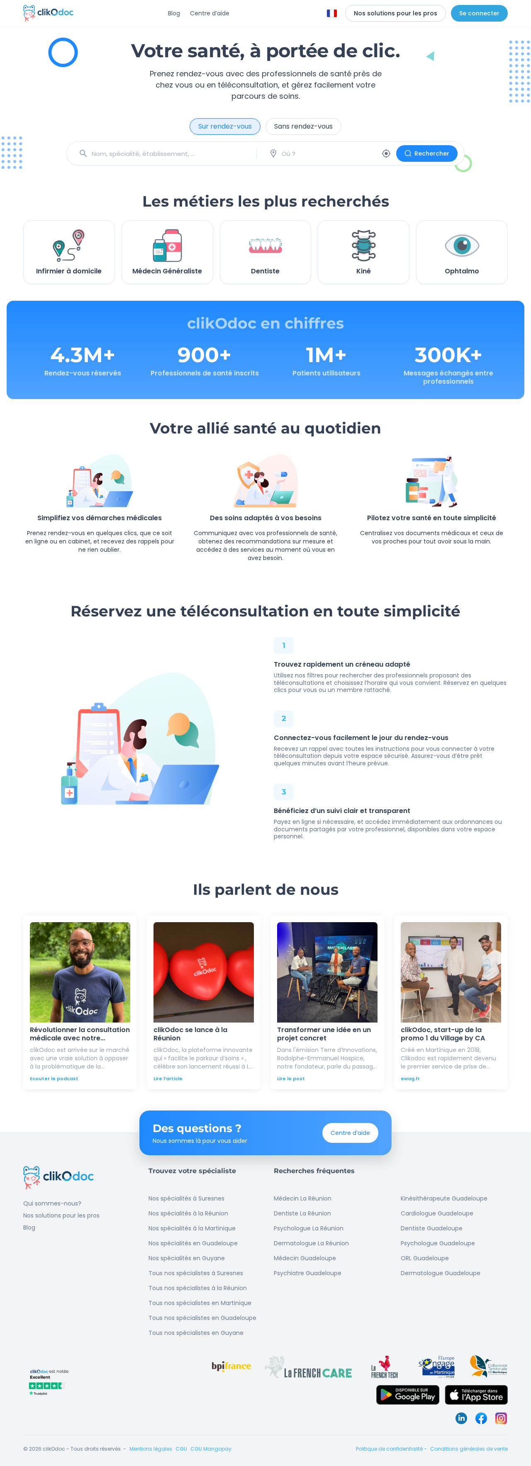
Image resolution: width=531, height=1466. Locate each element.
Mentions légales (150, 1448)
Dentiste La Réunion (302, 1213)
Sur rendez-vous (225, 126)
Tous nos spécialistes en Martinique (200, 1303)
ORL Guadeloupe (425, 1258)
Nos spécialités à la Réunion (188, 1213)
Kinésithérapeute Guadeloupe (444, 1198)
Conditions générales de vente (469, 1448)
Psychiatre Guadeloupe (307, 1273)
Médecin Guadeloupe (305, 1258)
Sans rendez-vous (303, 126)
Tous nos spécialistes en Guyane (196, 1333)
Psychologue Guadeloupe (438, 1243)
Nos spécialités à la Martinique (192, 1228)
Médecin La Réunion (302, 1198)
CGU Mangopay (210, 1448)
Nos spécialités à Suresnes (186, 1198)
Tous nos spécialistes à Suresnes (196, 1273)
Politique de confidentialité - (391, 1448)
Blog (174, 13)
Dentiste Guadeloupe (432, 1228)
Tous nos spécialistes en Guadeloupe (202, 1318)
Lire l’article (168, 1078)
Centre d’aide (209, 13)
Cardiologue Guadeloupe (437, 1213)
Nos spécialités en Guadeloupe (193, 1243)
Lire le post (291, 1078)
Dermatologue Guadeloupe (440, 1273)
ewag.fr (410, 1078)
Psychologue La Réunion (308, 1228)
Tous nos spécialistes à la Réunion (198, 1288)
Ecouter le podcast (54, 1078)
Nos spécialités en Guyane (187, 1258)
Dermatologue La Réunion (311, 1243)
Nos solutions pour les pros (61, 1215)
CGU (181, 1448)
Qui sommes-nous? (52, 1203)
